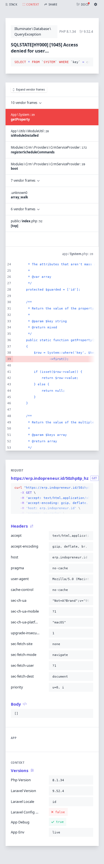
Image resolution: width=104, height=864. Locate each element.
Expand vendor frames (30, 89)
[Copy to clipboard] (88, 62)
